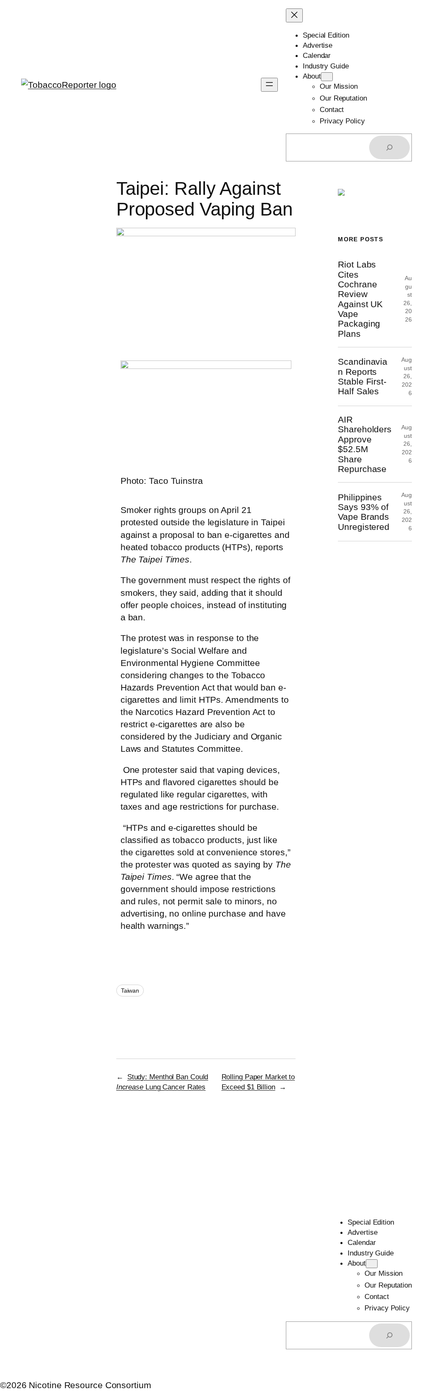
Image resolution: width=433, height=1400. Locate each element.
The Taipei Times (155, 559)
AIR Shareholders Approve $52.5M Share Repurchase (365, 444)
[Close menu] (294, 15)
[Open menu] (269, 85)
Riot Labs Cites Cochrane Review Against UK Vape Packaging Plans (360, 298)
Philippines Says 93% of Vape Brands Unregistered (363, 512)
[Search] (389, 147)
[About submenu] (327, 76)
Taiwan (130, 990)
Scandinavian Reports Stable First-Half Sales (362, 376)
